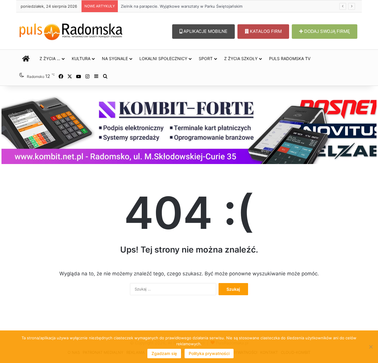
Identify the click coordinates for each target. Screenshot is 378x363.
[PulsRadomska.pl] (71, 30)
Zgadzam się (164, 353)
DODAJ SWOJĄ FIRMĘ (326, 31)
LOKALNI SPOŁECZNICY (163, 58)
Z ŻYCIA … (50, 58)
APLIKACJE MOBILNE (204, 31)
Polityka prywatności (209, 353)
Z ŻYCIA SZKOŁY (241, 58)
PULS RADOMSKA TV (289, 58)
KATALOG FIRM (265, 31)
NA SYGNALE (115, 58)
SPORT (206, 58)
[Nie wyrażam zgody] (371, 347)
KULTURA (81, 58)
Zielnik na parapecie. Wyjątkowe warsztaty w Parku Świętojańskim (181, 6)
